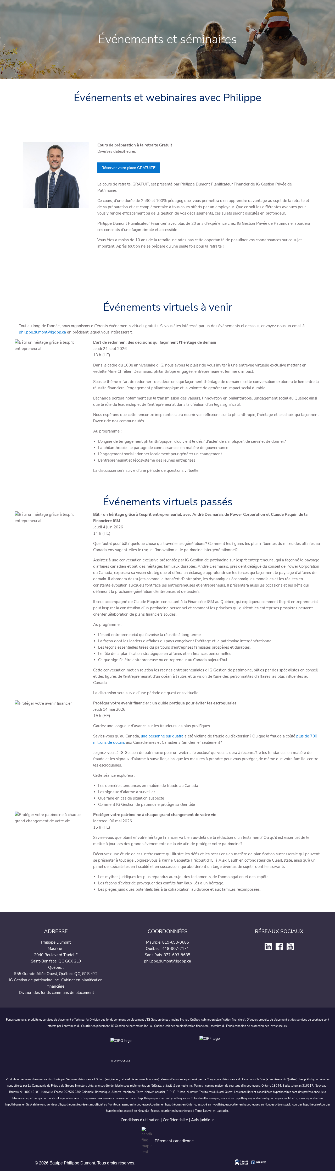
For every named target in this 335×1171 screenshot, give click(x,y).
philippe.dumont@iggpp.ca (42, 332)
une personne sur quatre (162, 736)
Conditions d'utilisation (140, 1120)
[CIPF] (212, 1044)
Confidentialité (175, 1120)
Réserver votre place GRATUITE (128, 168)
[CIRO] (150, 1044)
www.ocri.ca (120, 1060)
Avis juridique (203, 1120)
